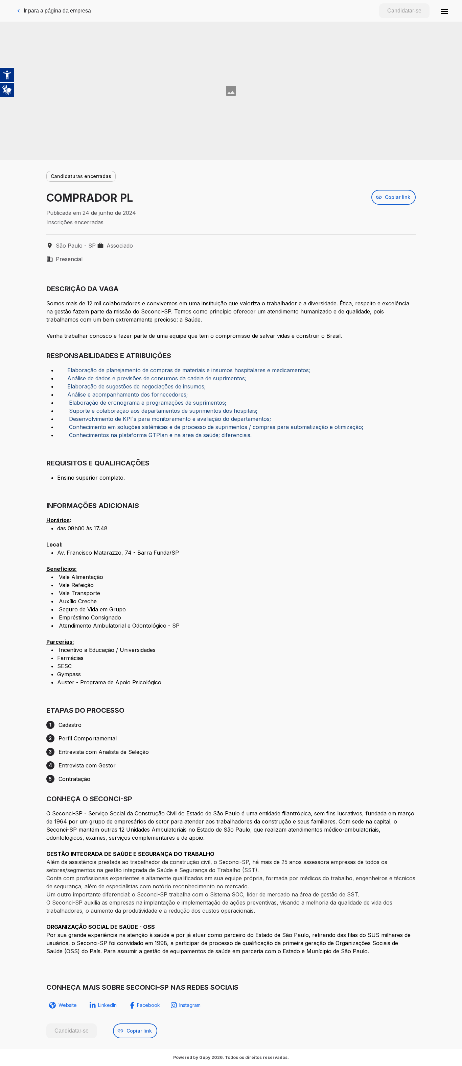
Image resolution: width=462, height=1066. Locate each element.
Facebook (148, 1005)
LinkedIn (107, 1005)
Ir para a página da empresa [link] (57, 11)
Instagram (190, 1005)
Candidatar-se (404, 11)
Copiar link (397, 197)
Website (68, 1005)
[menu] (444, 10)
